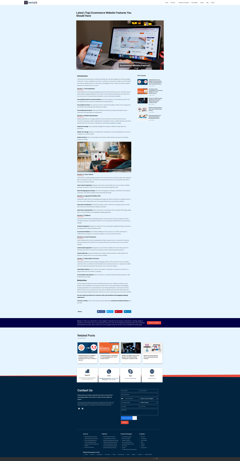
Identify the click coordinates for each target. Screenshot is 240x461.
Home (167, 2)
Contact (212, 2)
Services (173, 2)
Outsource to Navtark (184, 2)
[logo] (30, 2)
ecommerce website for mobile (112, 123)
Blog (207, 2)
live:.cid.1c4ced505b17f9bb (130, 378)
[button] (101, 311)
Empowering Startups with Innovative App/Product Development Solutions (155, 117)
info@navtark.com (152, 378)
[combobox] (123, 398)
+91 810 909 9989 (109, 379)
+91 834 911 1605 (108, 378)
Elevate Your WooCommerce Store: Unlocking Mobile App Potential (155, 109)
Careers (202, 2)
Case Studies (194, 2)
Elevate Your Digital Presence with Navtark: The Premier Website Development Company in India (130, 357)
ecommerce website (114, 96)
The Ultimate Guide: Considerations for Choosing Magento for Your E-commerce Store (109, 357)
